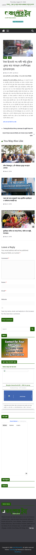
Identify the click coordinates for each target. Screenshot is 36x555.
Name (4, 282)
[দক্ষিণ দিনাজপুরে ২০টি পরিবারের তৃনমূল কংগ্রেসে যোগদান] (18, 146)
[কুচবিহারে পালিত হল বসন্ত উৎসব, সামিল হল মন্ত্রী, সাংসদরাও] (18, 212)
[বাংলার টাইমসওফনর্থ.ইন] (3, 31)
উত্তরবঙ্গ (5, 57)
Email (3, 291)
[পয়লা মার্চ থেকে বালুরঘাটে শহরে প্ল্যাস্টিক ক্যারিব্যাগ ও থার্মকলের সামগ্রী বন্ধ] (18, 179)
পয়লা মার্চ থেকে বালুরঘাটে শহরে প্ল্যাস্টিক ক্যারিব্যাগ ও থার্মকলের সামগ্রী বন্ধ (17, 199)
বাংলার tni (16, 73)
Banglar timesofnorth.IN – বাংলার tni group (18, 385)
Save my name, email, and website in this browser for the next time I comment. (17, 312)
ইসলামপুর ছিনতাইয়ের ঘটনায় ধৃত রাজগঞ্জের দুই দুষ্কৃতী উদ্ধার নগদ (18, 128)
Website (4, 299)
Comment (5, 258)
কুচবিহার (10, 57)
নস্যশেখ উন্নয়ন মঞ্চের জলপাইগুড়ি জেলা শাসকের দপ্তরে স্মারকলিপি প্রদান (18, 134)
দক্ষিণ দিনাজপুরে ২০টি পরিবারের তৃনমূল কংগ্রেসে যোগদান (16, 166)
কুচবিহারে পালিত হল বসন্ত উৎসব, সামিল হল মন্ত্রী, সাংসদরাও (17, 232)
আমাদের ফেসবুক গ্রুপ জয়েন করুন (9, 367)
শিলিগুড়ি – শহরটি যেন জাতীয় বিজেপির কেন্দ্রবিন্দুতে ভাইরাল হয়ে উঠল (20, 5)
